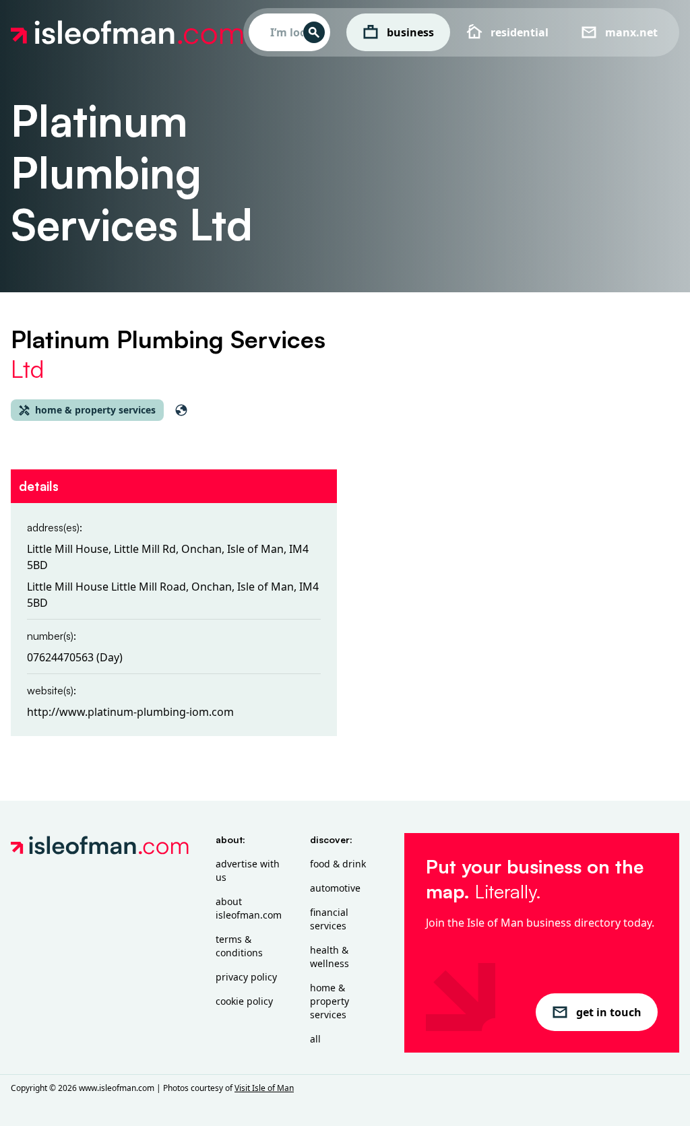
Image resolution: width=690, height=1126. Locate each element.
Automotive (335, 888)
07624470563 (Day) (75, 657)
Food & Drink (338, 863)
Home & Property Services (329, 1001)
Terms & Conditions (239, 946)
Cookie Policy (244, 1001)
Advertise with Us (248, 870)
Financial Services (329, 919)
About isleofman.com (249, 908)
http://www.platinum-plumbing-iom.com (130, 711)
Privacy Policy (246, 976)
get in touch (608, 1012)
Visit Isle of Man (264, 1088)
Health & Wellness (329, 956)
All (315, 1038)
